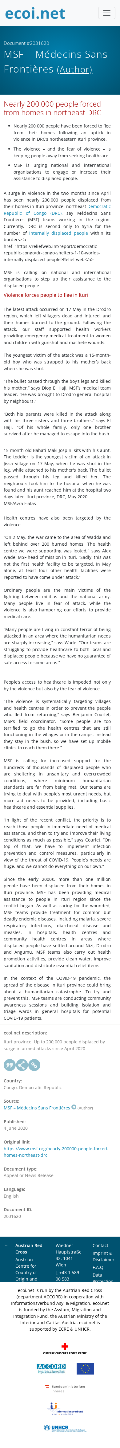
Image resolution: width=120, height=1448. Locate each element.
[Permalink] (34, 1065)
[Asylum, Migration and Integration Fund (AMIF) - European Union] (85, 1368)
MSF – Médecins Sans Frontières (37, 1108)
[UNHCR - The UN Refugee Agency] (64, 1428)
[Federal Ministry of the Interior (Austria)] (64, 1388)
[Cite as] (10, 1065)
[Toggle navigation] (106, 13)
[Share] (22, 1065)
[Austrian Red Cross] (65, 1348)
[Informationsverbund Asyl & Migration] (65, 1408)
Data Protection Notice (103, 1281)
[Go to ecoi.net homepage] (35, 13)
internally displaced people (58, 233)
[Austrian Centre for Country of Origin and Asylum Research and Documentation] (51, 1368)
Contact (100, 1245)
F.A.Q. (99, 1267)
